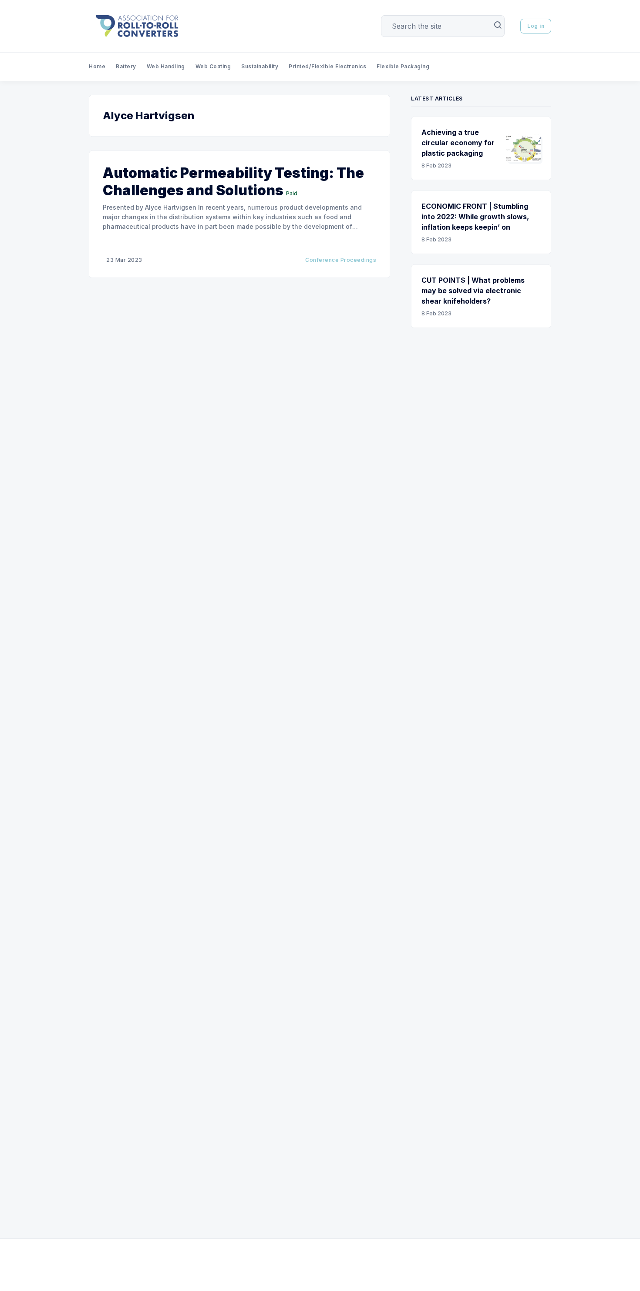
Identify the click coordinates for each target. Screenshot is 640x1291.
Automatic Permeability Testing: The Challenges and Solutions (233, 181)
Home (97, 66)
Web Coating (213, 66)
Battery (126, 66)
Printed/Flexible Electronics (327, 66)
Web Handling (166, 66)
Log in (535, 26)
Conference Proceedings (340, 260)
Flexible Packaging (403, 66)
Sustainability (259, 66)
